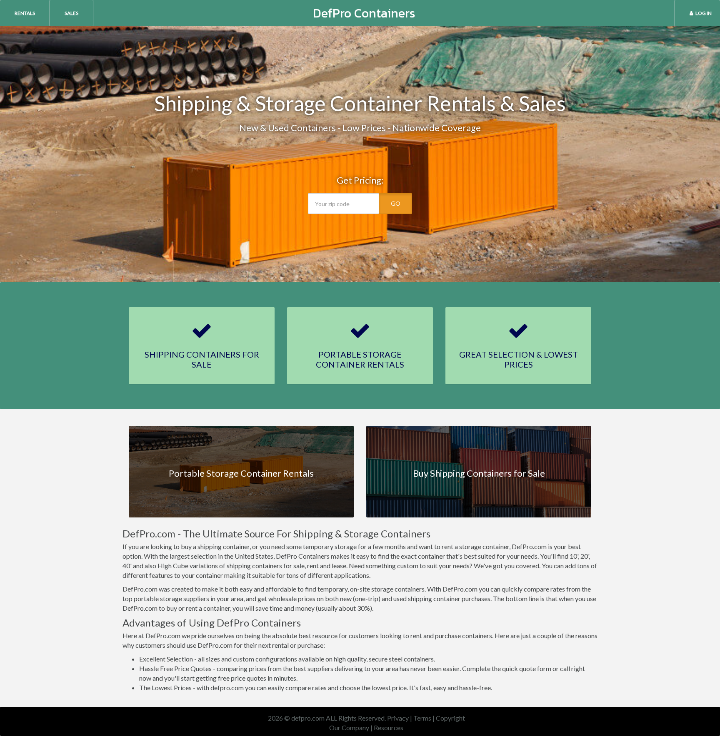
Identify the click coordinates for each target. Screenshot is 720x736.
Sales (71, 13)
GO (395, 203)
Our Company (349, 727)
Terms (422, 718)
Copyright (450, 718)
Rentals (25, 13)
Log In (703, 13)
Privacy (398, 718)
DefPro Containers (364, 13)
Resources (388, 727)
